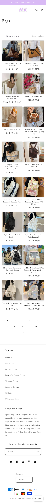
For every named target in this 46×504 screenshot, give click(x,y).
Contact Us (9, 363)
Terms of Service (12, 387)
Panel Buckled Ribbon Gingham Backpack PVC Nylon (34, 202)
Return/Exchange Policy (15, 375)
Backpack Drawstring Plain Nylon (12, 304)
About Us (9, 357)
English (22, 479)
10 (29, 320)
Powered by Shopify (30, 498)
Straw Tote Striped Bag (34, 97)
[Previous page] (8, 320)
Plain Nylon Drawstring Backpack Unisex (12, 269)
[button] (3, 10)
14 (22, 326)
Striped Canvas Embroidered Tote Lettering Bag (12, 167)
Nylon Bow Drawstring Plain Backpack (33, 236)
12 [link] (8, 326)
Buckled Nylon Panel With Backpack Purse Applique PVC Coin (34, 270)
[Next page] (23, 332)
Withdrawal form (12, 399)
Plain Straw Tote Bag (12, 130)
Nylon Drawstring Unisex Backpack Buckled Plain (12, 201)
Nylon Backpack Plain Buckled (12, 236)
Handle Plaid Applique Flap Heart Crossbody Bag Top (34, 132)
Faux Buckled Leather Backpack (33, 166)
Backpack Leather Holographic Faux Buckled (34, 304)
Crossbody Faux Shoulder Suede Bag (34, 65)
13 (15, 326)
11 (37, 320)
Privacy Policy (11, 369)
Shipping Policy (11, 381)
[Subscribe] (38, 451)
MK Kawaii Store (20, 498)
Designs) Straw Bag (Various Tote (12, 98)
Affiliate (8, 393)
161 (36, 326)
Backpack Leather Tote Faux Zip (12, 65)
